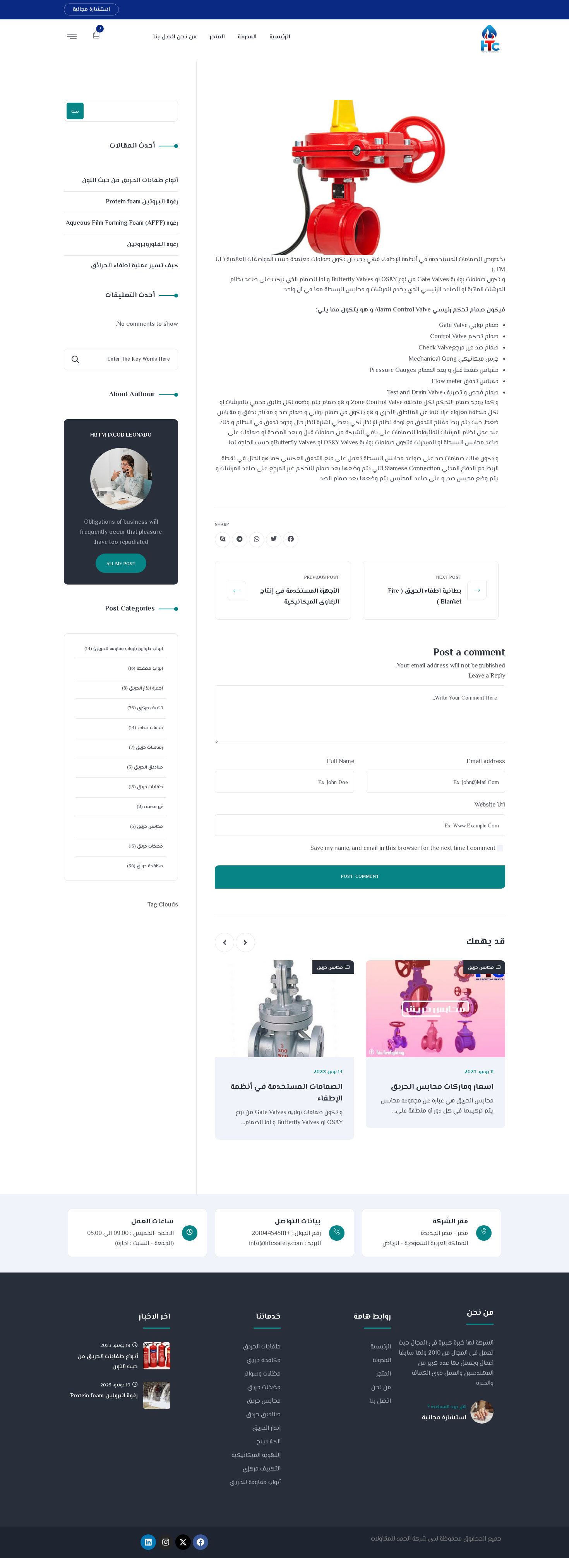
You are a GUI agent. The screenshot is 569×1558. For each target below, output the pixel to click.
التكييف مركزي (262, 1469)
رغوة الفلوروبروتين (152, 244)
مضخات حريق (150, 846)
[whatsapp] (256, 539)
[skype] (222, 539)
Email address (485, 762)
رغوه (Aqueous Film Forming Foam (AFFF (122, 223)
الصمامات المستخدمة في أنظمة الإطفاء (287, 1093)
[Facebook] (200, 1542)
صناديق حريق (263, 1415)
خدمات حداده (150, 728)
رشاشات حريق (149, 747)
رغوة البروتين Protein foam (142, 202)
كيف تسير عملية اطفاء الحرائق (134, 266)
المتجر (383, 1374)
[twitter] (273, 539)
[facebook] (290, 539)
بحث (75, 111)
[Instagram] (165, 1542)
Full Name (340, 762)
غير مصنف (153, 807)
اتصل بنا (380, 1401)
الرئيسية (380, 1347)
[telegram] (239, 539)
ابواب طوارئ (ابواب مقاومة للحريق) (128, 649)
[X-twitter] (183, 1542)
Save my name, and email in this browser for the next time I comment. (402, 848)
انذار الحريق (266, 1428)
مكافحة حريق (150, 866)
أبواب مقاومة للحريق (255, 1482)
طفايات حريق (150, 787)
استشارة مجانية (91, 9)
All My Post (120, 564)
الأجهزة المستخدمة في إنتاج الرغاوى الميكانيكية (299, 596)
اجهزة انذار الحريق (146, 688)
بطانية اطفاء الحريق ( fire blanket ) (424, 596)
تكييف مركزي (150, 708)
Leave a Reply (486, 676)
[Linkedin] (148, 1542)
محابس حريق (481, 968)
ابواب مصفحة (150, 668)
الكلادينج (269, 1442)
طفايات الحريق (262, 1347)
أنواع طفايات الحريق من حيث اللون (130, 181)
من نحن (381, 1388)
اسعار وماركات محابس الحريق (442, 1087)
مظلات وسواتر (262, 1374)
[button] (245, 942)
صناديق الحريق (148, 767)
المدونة (382, 1360)
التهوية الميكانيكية (256, 1455)
